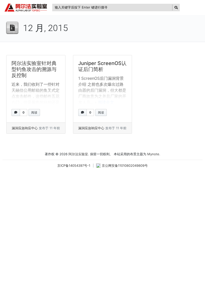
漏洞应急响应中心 (25, 128)
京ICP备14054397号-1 (73, 166)
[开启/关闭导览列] (192, 7)
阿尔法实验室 (78, 154)
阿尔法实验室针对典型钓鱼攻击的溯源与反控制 (34, 69)
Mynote (153, 154)
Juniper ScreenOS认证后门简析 (102, 66)
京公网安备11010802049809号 (125, 166)
